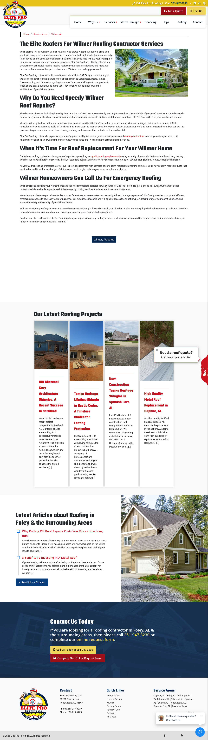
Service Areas (40, 34)
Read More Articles (33, 582)
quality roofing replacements (106, 156)
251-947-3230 (179, 3)
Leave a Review (114, 699)
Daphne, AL (159, 695)
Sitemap (111, 713)
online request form (95, 639)
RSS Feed (111, 716)
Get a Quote (175, 11)
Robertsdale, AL (178, 702)
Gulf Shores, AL (161, 699)
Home (26, 34)
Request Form (79, 658)
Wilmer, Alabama (104, 239)
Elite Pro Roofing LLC (21, 735)
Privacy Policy (114, 706)
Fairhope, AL (183, 695)
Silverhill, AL (177, 699)
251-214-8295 (74, 712)
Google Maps (113, 695)
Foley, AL (171, 695)
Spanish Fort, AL (162, 706)
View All (191, 712)
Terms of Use (113, 709)
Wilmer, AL (56, 34)
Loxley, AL (163, 702)
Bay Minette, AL (180, 706)
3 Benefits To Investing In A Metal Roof (49, 557)
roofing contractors (134, 136)
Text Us (197, 11)
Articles (110, 702)
